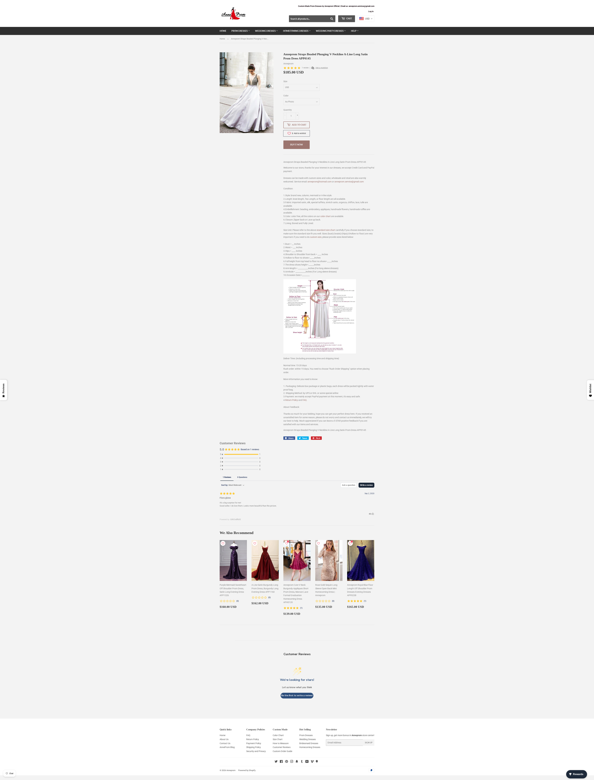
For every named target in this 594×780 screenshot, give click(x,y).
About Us (224, 739)
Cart (349, 18)
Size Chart (277, 739)
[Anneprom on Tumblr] (301, 762)
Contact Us (225, 743)
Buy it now (296, 144)
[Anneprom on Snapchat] (296, 762)
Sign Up (368, 742)
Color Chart (278, 735)
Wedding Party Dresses (330, 31)
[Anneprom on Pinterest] (286, 762)
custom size (315, 237)
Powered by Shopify (247, 770)
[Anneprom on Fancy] (317, 762)
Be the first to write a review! (297, 695)
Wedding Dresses (265, 31)
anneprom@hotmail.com (319, 181)
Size (285, 81)
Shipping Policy (253, 747)
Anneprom (230, 770)
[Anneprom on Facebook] (281, 762)
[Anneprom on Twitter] (276, 762)
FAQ (305, 400)
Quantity (287, 110)
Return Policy (291, 400)
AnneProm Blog (227, 747)
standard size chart (326, 230)
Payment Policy (253, 743)
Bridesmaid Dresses (308, 743)
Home (223, 31)
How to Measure (280, 743)
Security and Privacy (256, 751)
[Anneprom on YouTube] (307, 762)
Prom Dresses (239, 31)
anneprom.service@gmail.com (349, 181)
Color (285, 95)
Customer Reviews (282, 747)
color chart (325, 216)
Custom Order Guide (282, 751)
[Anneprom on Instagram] (291, 762)
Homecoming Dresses (296, 31)
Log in (371, 11)
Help (354, 31)
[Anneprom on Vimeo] (312, 762)
